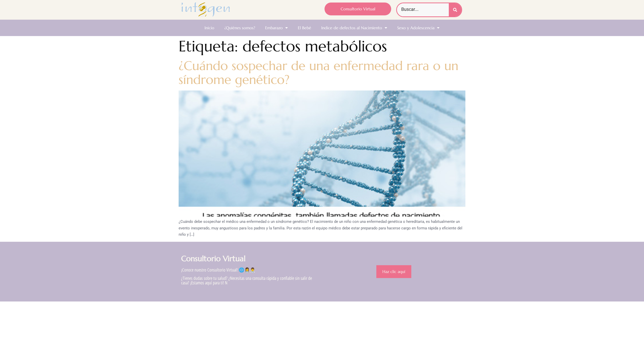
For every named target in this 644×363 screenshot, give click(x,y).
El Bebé (304, 27)
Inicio (209, 27)
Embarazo (274, 27)
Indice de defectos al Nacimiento (351, 27)
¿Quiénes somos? (239, 27)
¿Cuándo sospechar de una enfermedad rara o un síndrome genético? (318, 72)
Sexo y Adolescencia (415, 27)
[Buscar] (455, 9)
